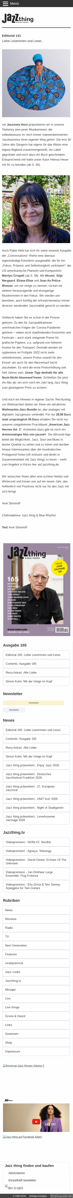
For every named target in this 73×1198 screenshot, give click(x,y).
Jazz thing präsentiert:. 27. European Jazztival (30, 788)
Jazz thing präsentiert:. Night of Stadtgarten (34, 807)
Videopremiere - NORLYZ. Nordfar (28, 842)
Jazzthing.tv (13, 980)
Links (8, 1025)
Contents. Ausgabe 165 (21, 663)
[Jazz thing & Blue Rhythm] (18, 22)
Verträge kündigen (38, 1196)
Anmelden (34, 703)
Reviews (10, 919)
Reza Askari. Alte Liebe (21, 672)
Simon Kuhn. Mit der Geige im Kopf (29, 681)
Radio (9, 928)
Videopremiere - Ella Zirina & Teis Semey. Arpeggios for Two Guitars (33, 886)
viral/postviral (14, 963)
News (9, 910)
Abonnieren (17, 1173)
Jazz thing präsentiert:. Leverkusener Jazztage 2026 (30, 818)
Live (8, 998)
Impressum (12, 1051)
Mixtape (10, 989)
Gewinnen (11, 1033)
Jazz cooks (12, 972)
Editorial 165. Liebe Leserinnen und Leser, (33, 655)
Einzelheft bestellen (22, 1180)
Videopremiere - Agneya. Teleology (29, 851)
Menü (14, 3)
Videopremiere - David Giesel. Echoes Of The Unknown (36, 861)
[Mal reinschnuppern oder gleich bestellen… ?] (37, 1078)
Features (11, 954)
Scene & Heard (15, 1016)
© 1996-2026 (19, 1196)
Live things (12, 1007)
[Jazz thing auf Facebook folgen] (36, 1146)
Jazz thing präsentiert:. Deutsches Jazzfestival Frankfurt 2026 (28, 775)
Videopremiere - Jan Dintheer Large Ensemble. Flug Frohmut (29, 873)
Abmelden (14, 710)
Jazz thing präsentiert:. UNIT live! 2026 (32, 799)
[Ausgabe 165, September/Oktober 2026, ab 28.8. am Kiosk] (37, 589)
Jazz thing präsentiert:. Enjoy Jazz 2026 (32, 765)
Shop (8, 1042)
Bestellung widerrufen (61, 1196)
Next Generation (16, 945)
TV (7, 936)
